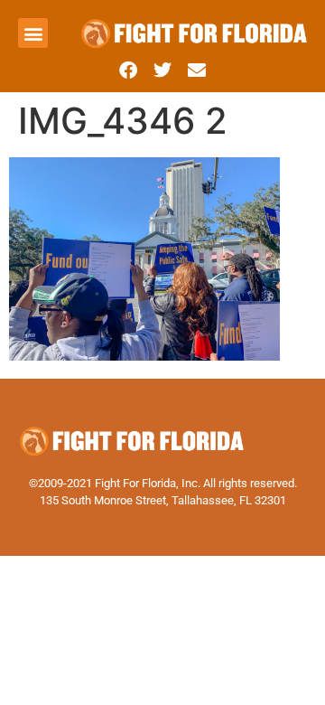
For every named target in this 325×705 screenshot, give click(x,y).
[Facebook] (128, 70)
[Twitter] (162, 70)
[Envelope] (196, 70)
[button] (33, 33)
